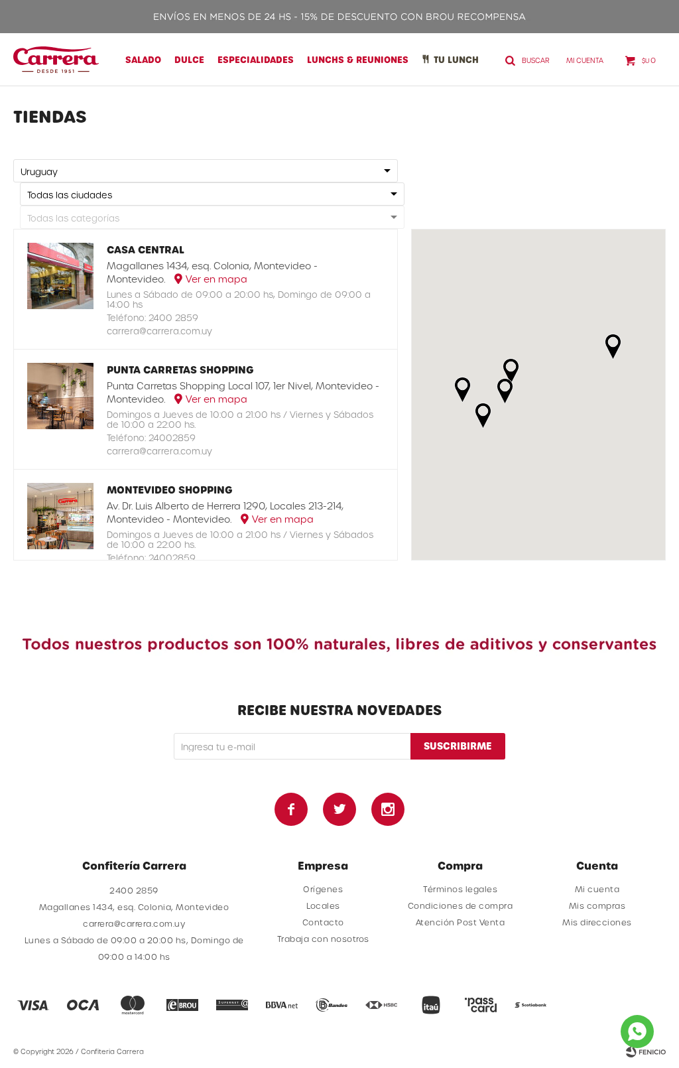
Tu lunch (456, 59)
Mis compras (597, 905)
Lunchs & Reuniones (357, 59)
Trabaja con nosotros (323, 938)
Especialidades (255, 59)
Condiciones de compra (460, 905)
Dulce (189, 59)
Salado (143, 59)
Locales (323, 905)
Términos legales (460, 889)
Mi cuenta (597, 889)
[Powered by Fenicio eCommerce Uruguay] (646, 1051)
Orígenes (323, 889)
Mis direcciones (597, 922)
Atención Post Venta (460, 922)
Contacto (323, 922)
